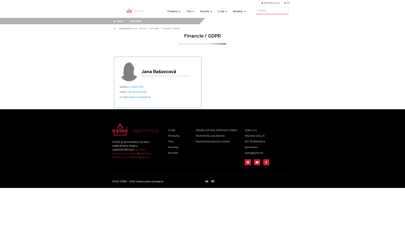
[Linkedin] (248, 162)
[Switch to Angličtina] (207, 181)
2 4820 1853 (137, 87)
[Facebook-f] (266, 162)
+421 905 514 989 (136, 92)
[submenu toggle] (179, 11)
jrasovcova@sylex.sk (139, 97)
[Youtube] (257, 162)
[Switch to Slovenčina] (213, 181)
